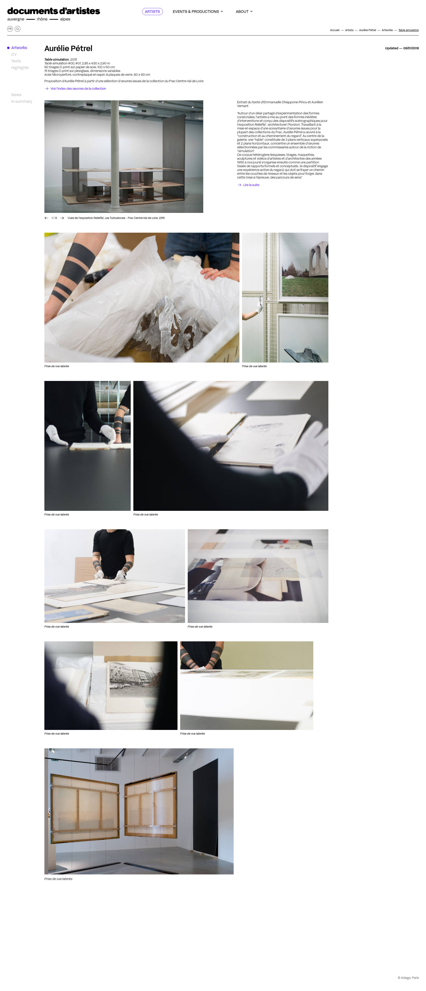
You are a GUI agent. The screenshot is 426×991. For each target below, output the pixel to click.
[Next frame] (138, 156)
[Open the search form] (17, 29)
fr (10, 28)
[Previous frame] (46, 218)
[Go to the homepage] (53, 14)
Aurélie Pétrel (68, 48)
